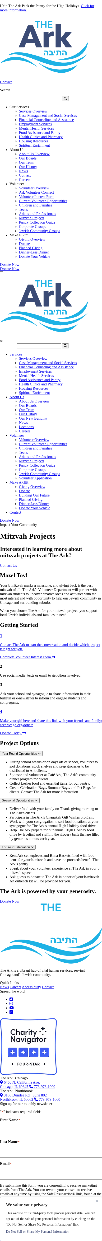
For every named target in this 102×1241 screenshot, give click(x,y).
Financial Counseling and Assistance (46, 120)
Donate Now (9, 264)
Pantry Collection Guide (37, 222)
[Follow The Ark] (11, 999)
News (23, 171)
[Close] (97, 1201)
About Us (16, 397)
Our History (28, 167)
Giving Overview (32, 239)
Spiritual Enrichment (34, 145)
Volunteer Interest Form (36, 197)
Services (15, 354)
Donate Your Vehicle (34, 256)
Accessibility (31, 987)
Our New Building (33, 418)
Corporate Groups (32, 227)
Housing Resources (33, 141)
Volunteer (16, 435)
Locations (26, 427)
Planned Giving (30, 248)
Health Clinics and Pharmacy (41, 137)
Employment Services (35, 124)
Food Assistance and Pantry (39, 133)
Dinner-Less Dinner (34, 252)
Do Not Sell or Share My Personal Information (37, 1231)
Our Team (26, 162)
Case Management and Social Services (48, 115)
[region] (51, 1219)
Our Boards (28, 158)
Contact (6, 82)
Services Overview (33, 111)
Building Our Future (34, 495)
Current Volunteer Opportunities (43, 201)
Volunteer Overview (34, 188)
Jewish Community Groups (39, 231)
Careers (24, 180)
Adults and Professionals (37, 214)
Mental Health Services (36, 128)
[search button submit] (65, 98)
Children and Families (35, 205)
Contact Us (8, 565)
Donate (24, 244)
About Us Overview (34, 154)
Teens (23, 209)
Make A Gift (18, 482)
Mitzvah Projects (31, 218)
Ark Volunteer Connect (36, 192)
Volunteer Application (35, 478)
